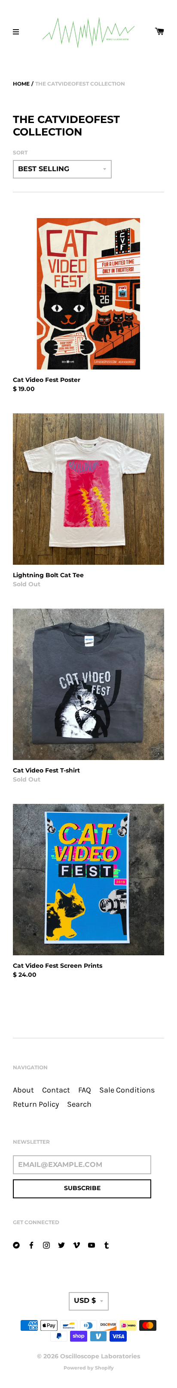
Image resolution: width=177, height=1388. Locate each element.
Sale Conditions (127, 1090)
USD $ (85, 1300)
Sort (20, 152)
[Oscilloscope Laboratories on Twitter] (61, 1244)
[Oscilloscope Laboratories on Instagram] (46, 1244)
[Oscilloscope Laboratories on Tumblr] (106, 1244)
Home (21, 83)
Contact (56, 1090)
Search (79, 1104)
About (23, 1090)
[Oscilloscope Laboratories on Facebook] (31, 1244)
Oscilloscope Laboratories (100, 1356)
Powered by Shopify (89, 1368)
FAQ (84, 1090)
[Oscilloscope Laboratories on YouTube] (91, 1244)
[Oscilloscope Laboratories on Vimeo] (76, 1244)
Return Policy (36, 1104)
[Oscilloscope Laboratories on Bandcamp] (16, 1244)
